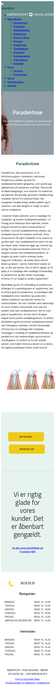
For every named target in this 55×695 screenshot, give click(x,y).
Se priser (18, 71)
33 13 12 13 (27, 583)
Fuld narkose (20, 60)
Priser (10, 67)
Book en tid (27, 449)
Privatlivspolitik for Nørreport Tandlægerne (27, 683)
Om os (10, 78)
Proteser (18, 41)
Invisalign (18, 63)
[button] (7, 8)
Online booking (15, 82)
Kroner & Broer (21, 37)
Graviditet (18, 52)
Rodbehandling (21, 30)
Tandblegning (20, 48)
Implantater (19, 45)
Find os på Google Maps (27, 679)
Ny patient (26, 437)
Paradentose (20, 23)
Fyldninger (19, 26)
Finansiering (20, 74)
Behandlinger (14, 19)
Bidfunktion (19, 34)
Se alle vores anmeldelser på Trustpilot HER (27, 549)
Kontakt (11, 85)
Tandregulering (21, 56)
